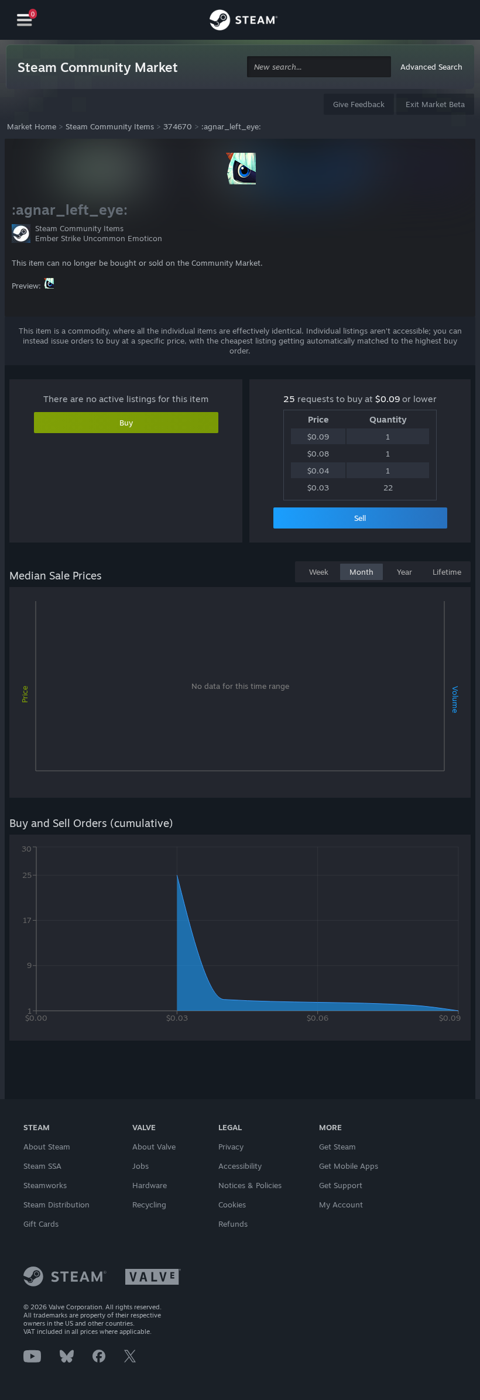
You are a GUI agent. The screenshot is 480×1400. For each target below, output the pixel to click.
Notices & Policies (250, 1185)
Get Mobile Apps (348, 1166)
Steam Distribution (56, 1204)
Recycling (149, 1204)
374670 (177, 126)
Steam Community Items (110, 126)
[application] (240, 694)
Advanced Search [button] (431, 66)
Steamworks (45, 1185)
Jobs (140, 1166)
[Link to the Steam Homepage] (243, 21)
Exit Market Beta (435, 104)
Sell (360, 518)
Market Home (31, 126)
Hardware (149, 1185)
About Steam (46, 1146)
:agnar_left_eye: (231, 126)
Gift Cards (41, 1224)
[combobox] (319, 67)
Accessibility (240, 1166)
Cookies (232, 1204)
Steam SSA (42, 1166)
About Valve (154, 1146)
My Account (341, 1204)
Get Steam (337, 1146)
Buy (126, 422)
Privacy (231, 1146)
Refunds (233, 1224)
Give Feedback (359, 104)
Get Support (340, 1185)
